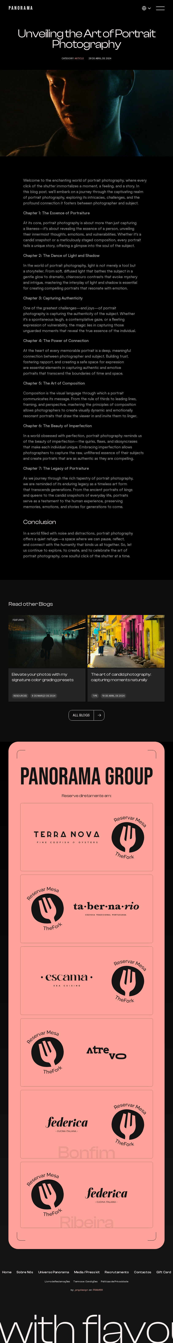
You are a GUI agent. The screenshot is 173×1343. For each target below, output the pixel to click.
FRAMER (98, 1290)
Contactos (142, 1272)
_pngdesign (81, 1290)
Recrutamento (117, 1272)
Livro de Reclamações (57, 1281)
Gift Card (163, 1272)
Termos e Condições (85, 1281)
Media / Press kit (87, 1272)
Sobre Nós (24, 1272)
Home (7, 1272)
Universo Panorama (53, 1272)
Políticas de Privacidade (114, 1281)
